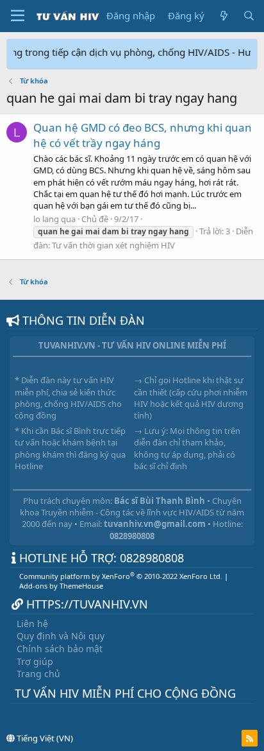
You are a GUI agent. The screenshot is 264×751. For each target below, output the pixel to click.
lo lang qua (54, 219)
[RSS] (250, 738)
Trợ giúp (35, 661)
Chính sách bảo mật (60, 649)
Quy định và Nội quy (60, 636)
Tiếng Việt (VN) (44, 738)
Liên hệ (32, 623)
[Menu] (18, 16)
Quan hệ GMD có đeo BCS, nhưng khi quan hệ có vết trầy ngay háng (142, 135)
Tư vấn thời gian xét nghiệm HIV (113, 245)
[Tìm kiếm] (248, 16)
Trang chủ (38, 674)
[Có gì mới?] (223, 16)
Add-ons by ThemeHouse (61, 586)
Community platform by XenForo (120, 576)
